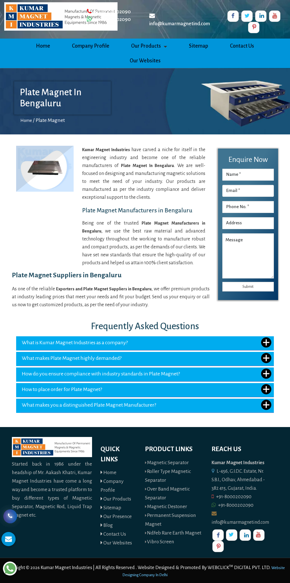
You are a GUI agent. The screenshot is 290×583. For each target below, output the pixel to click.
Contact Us (242, 46)
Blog (108, 525)
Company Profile (90, 46)
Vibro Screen (160, 541)
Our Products (146, 46)
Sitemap (198, 46)
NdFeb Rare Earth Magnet (174, 533)
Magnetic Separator (168, 462)
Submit (247, 287)
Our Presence (117, 516)
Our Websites (145, 61)
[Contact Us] (10, 515)
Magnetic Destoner (167, 506)
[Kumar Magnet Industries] (61, 16)
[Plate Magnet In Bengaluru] (45, 168)
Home (43, 46)
